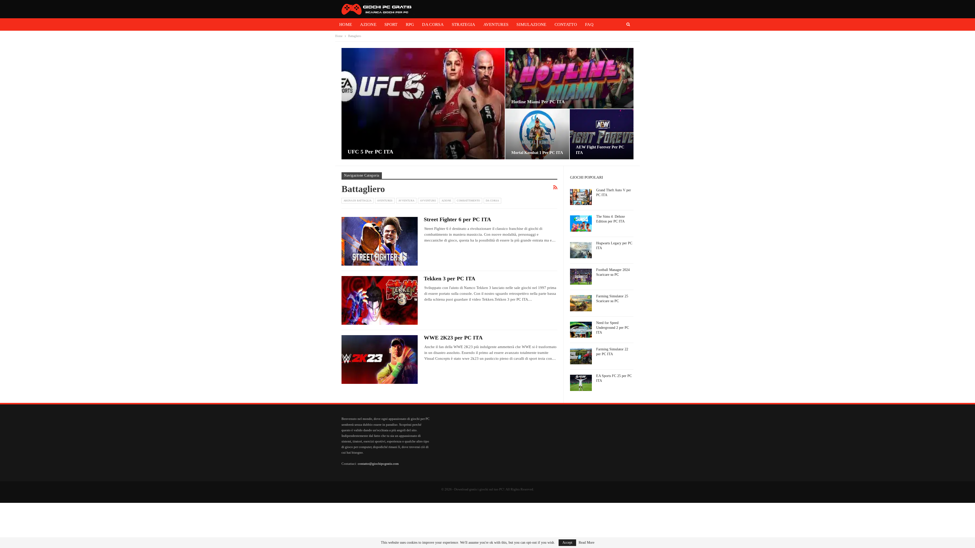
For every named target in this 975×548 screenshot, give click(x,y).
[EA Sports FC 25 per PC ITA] (581, 383)
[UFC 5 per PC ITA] (423, 103)
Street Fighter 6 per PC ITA (457, 219)
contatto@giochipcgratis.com (378, 464)
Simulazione (531, 24)
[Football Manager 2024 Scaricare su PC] (581, 277)
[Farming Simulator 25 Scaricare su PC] (581, 303)
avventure (428, 200)
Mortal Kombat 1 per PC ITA (537, 152)
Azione (368, 24)
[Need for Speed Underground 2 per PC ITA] (581, 330)
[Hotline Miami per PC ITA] (569, 78)
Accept (567, 542)
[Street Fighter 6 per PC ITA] (380, 241)
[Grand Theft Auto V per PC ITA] (581, 197)
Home (345, 24)
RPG (410, 24)
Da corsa (432, 24)
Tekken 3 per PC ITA (449, 278)
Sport (391, 24)
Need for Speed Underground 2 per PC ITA (612, 327)
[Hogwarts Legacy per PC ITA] (581, 250)
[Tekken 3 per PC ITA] (380, 300)
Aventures (496, 24)
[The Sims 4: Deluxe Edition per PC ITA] (581, 223)
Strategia (463, 24)
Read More (586, 542)
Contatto (566, 24)
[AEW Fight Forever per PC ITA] (601, 134)
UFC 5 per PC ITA (370, 151)
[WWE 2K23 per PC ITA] (380, 359)
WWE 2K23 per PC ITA (453, 337)
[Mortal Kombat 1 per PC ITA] (537, 134)
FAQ (589, 24)
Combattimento (468, 200)
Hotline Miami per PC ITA (538, 101)
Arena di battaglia (357, 200)
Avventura (406, 200)
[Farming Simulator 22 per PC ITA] (581, 356)
